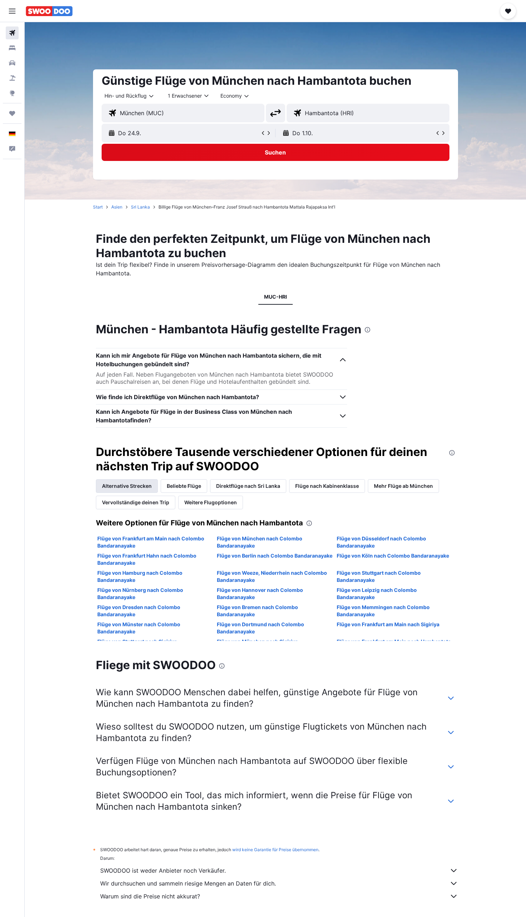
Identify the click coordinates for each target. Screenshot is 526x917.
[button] (12, 11)
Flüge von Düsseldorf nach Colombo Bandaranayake (381, 542)
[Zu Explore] (12, 93)
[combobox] (129, 95)
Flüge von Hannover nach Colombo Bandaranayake (260, 593)
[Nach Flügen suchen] (12, 33)
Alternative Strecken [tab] (127, 486)
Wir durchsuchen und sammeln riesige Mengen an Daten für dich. (188, 883)
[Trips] (12, 113)
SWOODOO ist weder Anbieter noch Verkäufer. (163, 870)
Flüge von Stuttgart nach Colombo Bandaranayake (379, 576)
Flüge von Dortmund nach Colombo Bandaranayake (260, 627)
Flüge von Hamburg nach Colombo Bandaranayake (139, 576)
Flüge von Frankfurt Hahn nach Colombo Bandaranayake (146, 559)
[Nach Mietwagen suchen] (12, 63)
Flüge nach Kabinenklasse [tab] (327, 486)
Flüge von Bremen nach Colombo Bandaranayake (257, 610)
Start (98, 207)
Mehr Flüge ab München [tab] (403, 486)
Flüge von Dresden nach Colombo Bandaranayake (138, 610)
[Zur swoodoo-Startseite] (49, 11)
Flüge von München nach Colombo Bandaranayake (259, 542)
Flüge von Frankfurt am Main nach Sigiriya (388, 624)
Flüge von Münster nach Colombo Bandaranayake (138, 627)
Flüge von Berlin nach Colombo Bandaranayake (274, 556)
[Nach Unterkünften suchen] (12, 48)
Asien (116, 207)
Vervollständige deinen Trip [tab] (135, 502)
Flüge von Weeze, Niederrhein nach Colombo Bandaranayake (272, 576)
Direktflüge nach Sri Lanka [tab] (248, 486)
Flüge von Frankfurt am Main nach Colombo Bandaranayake (150, 542)
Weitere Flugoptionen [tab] (210, 502)
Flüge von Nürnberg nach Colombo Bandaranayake (140, 593)
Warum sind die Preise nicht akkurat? (150, 896)
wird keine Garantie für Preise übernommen (275, 849)
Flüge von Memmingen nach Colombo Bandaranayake (383, 610)
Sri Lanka (140, 207)
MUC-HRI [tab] (275, 297)
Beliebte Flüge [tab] (184, 486)
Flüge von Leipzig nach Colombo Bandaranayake (377, 593)
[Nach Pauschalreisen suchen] (12, 78)
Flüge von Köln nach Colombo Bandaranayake (393, 556)
